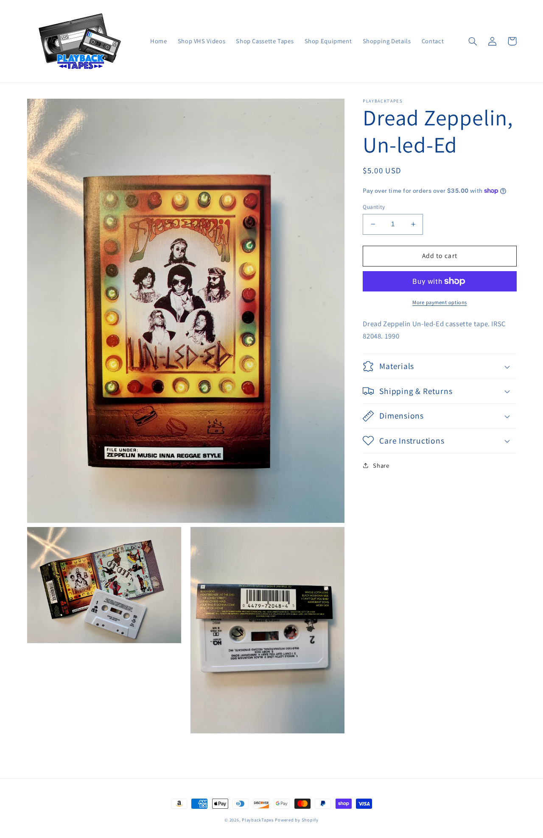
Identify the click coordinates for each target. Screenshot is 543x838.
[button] (473, 41)
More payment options (439, 302)
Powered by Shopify (296, 820)
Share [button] (381, 465)
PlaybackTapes (258, 820)
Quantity (374, 207)
